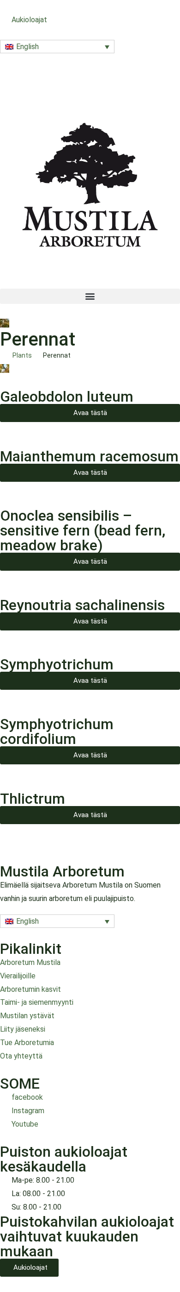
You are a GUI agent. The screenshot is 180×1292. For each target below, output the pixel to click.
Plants (22, 355)
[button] (57, 46)
